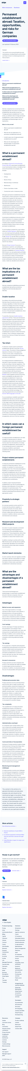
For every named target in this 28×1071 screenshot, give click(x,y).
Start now (6, 870)
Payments (4, 966)
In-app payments (19, 944)
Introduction (5, 80)
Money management (20, 948)
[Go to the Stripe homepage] (4, 920)
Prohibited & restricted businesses (5, 1036)
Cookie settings (6, 1044)
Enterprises (18, 928)
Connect (4, 942)
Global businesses (19, 942)
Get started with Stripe (9, 40)
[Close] (25, 1064)
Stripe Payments (11, 231)
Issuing (4, 958)
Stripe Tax (8, 236)
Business (17, 7)
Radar (3, 970)
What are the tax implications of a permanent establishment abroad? (11, 88)
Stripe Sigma (5, 976)
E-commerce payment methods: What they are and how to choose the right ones (14, 836)
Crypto (4, 944)
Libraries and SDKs (19, 1010)
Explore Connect (6, 889)
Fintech (17, 958)
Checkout (4, 938)
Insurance (17, 966)
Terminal (4, 980)
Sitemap (4, 1042)
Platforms (17, 950)
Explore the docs (6, 907)
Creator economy (19, 956)
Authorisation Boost (7, 932)
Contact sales (15, 870)
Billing (3, 934)
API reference (18, 1004)
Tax (3, 978)
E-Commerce (18, 936)
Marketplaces (18, 946)
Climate (4, 940)
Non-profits (18, 972)
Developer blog (19, 1014)
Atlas (3, 930)
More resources (7, 7)
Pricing (4, 928)
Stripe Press (18, 1026)
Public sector (18, 978)
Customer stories (6, 1022)
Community (5, 1026)
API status (17, 1006)
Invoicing (4, 956)
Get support (5, 1051)
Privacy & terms (6, 1032)
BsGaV (4, 374)
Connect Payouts (19, 250)
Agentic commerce (20, 932)
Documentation (19, 1002)
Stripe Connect (11, 245)
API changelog (18, 1008)
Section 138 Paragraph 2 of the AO (11, 393)
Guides (4, 1020)
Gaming (17, 960)
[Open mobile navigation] (24, 2)
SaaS (16, 952)
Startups (17, 930)
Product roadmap (19, 1020)
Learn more (5, 60)
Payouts (4, 968)
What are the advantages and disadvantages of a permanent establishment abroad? (10, 97)
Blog (3, 1024)
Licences (4, 1040)
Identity (4, 954)
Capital (4, 936)
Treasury (4, 982)
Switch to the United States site (10, 1067)
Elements (4, 948)
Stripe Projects (19, 1012)
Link (3, 960)
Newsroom (18, 1024)
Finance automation (20, 940)
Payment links (5, 964)
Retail (16, 980)
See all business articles (8, 826)
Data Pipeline (5, 946)
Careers (17, 1022)
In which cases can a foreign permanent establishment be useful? (12, 92)
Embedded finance (20, 938)
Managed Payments (7, 962)
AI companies (18, 954)
